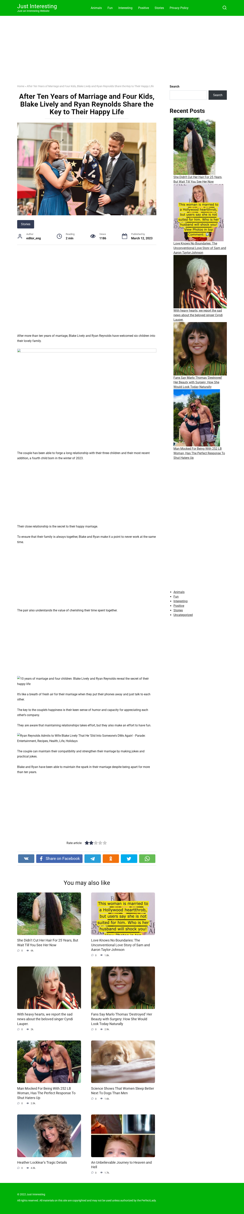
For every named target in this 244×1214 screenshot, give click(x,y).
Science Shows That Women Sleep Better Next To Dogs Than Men (122, 1090)
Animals (96, 8)
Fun (110, 8)
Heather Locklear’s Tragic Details (42, 1162)
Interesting (125, 8)
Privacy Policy (179, 8)
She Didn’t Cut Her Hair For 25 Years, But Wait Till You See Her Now (47, 942)
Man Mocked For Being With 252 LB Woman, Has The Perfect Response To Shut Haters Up (46, 1093)
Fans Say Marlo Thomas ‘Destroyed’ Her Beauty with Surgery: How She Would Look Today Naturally (121, 1019)
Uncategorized (183, 615)
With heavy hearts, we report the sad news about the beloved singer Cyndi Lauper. (45, 1019)
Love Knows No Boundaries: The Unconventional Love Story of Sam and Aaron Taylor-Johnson (120, 945)
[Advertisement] (122, 53)
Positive (143, 8)
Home (20, 86)
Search (174, 86)
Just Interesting (37, 6)
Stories (159, 8)
